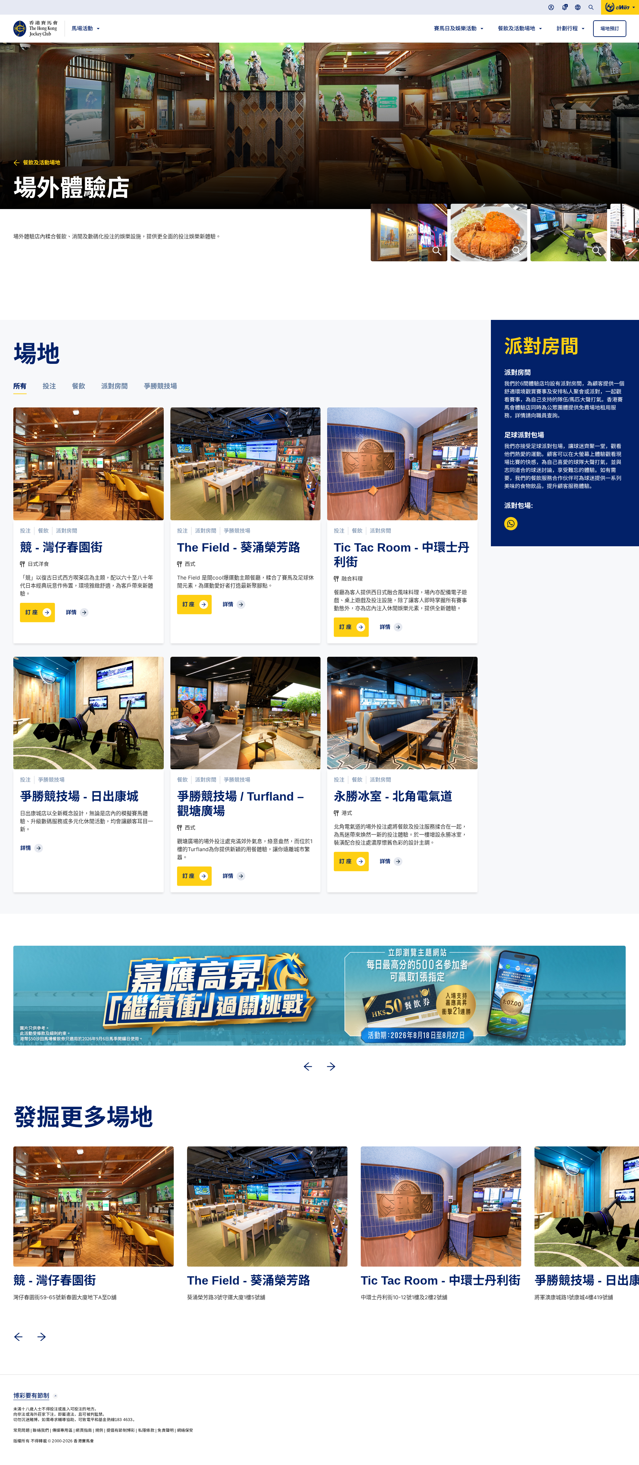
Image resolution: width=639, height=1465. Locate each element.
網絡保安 (185, 1430)
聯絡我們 (41, 1430)
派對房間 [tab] (114, 385)
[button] (610, 28)
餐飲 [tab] (78, 385)
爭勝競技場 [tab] (160, 385)
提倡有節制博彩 (120, 1430)
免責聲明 (165, 1430)
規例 (99, 1430)
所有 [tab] (20, 385)
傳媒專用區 (62, 1430)
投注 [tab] (49, 385)
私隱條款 (146, 1430)
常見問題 (21, 1430)
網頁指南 (84, 1430)
